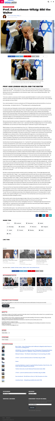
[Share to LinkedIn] (43, 216)
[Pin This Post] (27, 56)
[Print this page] (50, 216)
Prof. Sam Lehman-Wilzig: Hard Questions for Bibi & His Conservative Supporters (42, 260)
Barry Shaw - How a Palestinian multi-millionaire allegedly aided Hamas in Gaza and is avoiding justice (33, 347)
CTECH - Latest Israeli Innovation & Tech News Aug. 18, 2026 (30, 372)
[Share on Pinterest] (47, 216)
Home (16, 361)
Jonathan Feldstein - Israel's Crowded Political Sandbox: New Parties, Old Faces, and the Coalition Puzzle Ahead (33, 365)
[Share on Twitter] (40, 216)
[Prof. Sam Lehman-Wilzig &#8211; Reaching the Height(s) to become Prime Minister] (27, 254)
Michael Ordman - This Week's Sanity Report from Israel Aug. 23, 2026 (32, 353)
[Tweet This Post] (19, 56)
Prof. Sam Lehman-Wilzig (14, 15)
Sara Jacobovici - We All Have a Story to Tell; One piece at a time (31, 376)
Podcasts (8, 417)
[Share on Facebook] (11, 56)
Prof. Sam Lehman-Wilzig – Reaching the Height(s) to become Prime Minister (27, 260)
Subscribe (5, 305)
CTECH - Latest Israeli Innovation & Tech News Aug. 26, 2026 (30, 357)
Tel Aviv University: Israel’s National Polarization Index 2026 (30, 368)
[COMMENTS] (43, 56)
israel (20, 267)
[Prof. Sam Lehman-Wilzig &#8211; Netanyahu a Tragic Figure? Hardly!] (10, 254)
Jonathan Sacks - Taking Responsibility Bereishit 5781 (28, 380)
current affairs (14, 267)
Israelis (24, 267)
